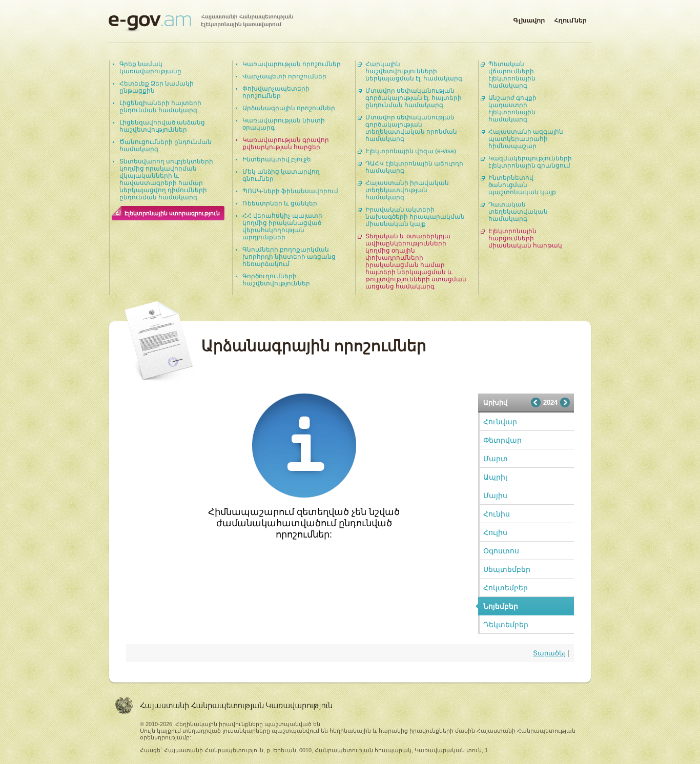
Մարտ (495, 459)
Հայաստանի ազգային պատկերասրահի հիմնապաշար (525, 139)
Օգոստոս (501, 551)
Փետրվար (502, 440)
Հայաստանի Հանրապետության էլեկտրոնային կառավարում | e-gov (201, 23)
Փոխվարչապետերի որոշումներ (276, 92)
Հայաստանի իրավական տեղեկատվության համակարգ (407, 190)
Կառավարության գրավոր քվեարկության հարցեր (285, 143)
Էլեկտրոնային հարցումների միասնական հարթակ (525, 238)
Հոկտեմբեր (505, 588)
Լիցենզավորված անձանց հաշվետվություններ (162, 126)
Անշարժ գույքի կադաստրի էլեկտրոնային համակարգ (512, 108)
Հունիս (496, 514)
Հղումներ (570, 18)
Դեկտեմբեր (505, 625)
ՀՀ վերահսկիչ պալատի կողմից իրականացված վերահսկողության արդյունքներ (282, 226)
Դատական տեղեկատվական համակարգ (518, 211)
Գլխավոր (528, 18)
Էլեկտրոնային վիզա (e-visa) (410, 151)
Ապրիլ (495, 477)
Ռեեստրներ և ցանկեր (279, 203)
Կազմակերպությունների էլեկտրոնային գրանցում (530, 162)
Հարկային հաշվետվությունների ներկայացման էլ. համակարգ (413, 71)
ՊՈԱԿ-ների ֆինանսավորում (290, 191)
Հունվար (500, 422)
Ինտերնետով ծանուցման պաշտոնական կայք (522, 185)
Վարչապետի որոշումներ (284, 76)
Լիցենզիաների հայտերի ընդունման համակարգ (160, 106)
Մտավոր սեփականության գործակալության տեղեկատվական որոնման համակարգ (411, 128)
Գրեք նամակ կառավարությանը (150, 67)
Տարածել (549, 653)
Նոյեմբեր (500, 606)
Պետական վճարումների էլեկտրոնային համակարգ (512, 74)
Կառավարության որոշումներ (291, 64)
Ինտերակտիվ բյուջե (276, 159)
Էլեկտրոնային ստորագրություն (172, 213)
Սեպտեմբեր (506, 569)
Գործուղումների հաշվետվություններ (276, 280)
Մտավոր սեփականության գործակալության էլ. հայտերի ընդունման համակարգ (413, 98)
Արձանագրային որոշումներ (288, 108)
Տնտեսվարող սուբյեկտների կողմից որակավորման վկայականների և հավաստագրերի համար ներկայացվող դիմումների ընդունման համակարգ (166, 179)
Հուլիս (495, 532)
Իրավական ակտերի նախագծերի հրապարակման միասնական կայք (415, 217)
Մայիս (495, 495)
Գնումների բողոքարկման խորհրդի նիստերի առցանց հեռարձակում (289, 256)
